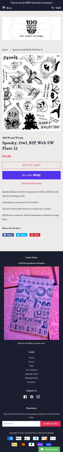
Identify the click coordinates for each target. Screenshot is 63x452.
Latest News (31, 257)
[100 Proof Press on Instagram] (38, 398)
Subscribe (50, 423)
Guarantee (31, 382)
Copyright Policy (31, 374)
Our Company (31, 370)
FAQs (31, 366)
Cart (58, 8)
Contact (31, 362)
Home (5, 50)
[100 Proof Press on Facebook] (25, 398)
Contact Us (50, 449)
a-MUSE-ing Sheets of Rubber (31, 263)
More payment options (31, 183)
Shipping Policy (31, 378)
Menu (8, 8)
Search (31, 358)
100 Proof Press (31, 433)
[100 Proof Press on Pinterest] (31, 398)
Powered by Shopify (46, 433)
